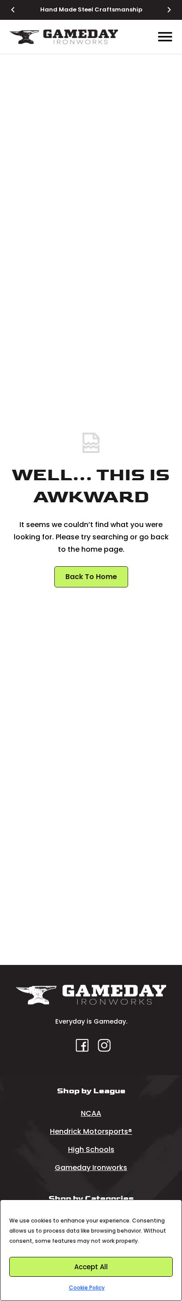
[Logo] (64, 37)
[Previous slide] (18, 9)
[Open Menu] (165, 37)
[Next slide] (163, 9)
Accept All (91, 1266)
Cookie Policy (87, 1287)
